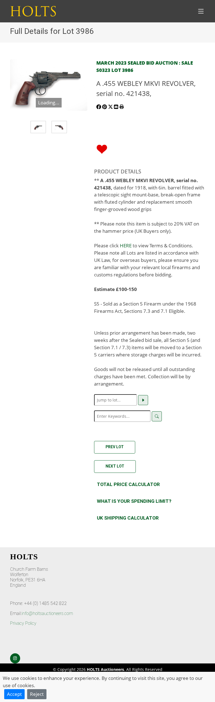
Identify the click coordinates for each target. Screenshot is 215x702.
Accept (14, 694)
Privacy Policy (23, 623)
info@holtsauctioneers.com (47, 613)
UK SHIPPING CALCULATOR (128, 518)
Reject (37, 694)
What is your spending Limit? (134, 501)
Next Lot (115, 466)
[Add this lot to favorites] (102, 148)
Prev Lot (115, 447)
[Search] (157, 416)
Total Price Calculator (128, 484)
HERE (126, 245)
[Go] (143, 400)
